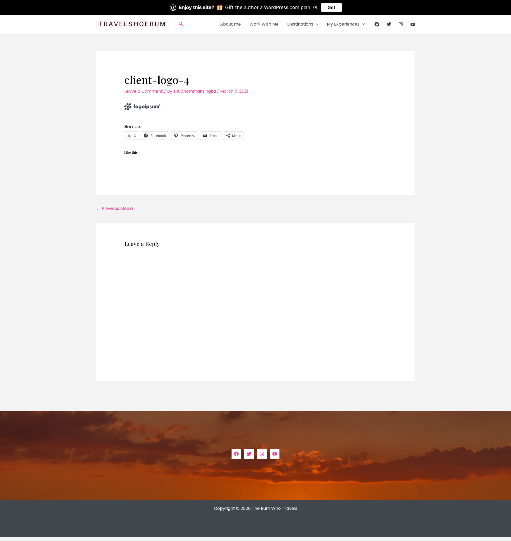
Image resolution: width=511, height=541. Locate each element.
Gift (331, 7)
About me (230, 24)
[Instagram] (400, 24)
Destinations (300, 24)
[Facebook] (376, 24)
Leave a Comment (143, 91)
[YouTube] (412, 24)
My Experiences (343, 24)
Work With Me (264, 24)
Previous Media (114, 208)
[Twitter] (388, 24)
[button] (181, 24)
